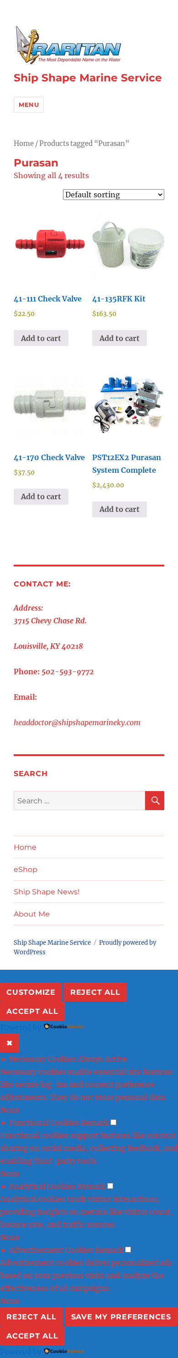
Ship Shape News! (46, 891)
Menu (29, 104)
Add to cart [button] (41, 338)
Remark (94, 1122)
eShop (25, 869)
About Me (32, 914)
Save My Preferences (121, 1317)
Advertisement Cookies (51, 1249)
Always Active (102, 1058)
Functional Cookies (44, 1122)
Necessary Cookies (42, 1058)
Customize (31, 992)
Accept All (32, 1011)
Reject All (95, 992)
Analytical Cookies (42, 1186)
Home (24, 144)
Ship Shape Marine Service (88, 77)
